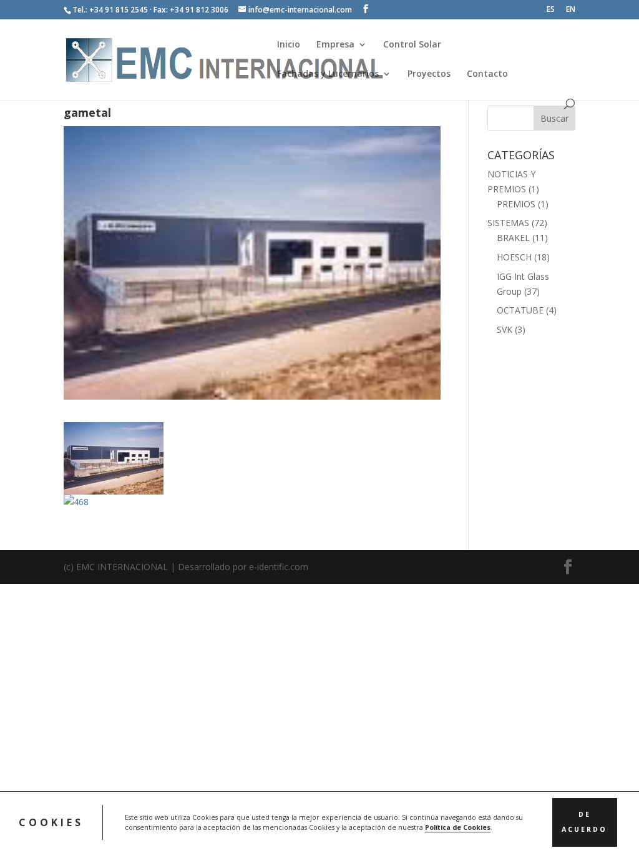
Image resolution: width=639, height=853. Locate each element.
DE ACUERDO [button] (584, 822)
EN (570, 10)
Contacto (487, 74)
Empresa (335, 45)
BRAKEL (513, 238)
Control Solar (412, 45)
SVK (504, 329)
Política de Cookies (457, 827)
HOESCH (514, 257)
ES (551, 10)
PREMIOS (516, 204)
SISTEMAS (508, 223)
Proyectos (429, 74)
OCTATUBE (520, 310)
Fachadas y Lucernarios (328, 74)
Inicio (288, 45)
